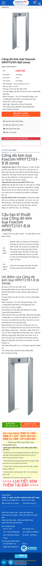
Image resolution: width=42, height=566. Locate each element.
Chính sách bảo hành (9, 520)
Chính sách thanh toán (9, 512)
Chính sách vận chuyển (9, 515)
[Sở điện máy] (21, 3)
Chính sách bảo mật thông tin (12, 523)
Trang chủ (5, 7)
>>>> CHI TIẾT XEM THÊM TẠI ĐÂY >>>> (21, 483)
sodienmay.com (30, 561)
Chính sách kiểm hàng (25, 520)
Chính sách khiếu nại (26, 512)
